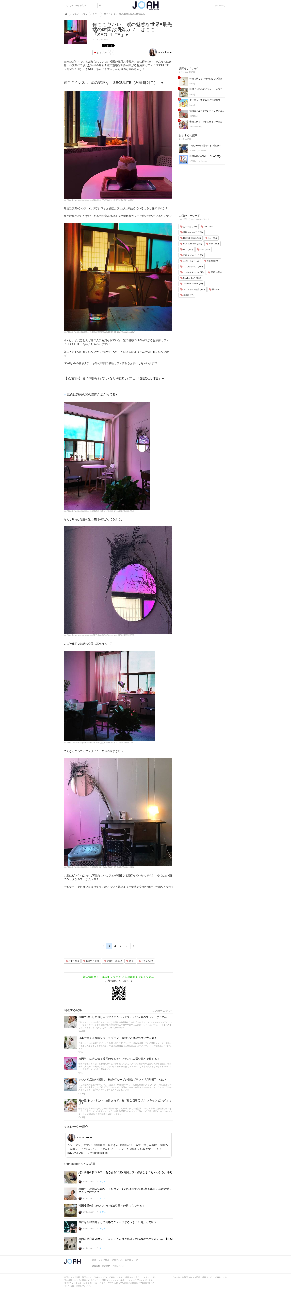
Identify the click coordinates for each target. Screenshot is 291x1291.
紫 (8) (131, 961)
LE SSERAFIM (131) (192, 244)
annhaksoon (165, 52)
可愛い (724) (216, 272)
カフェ (95, 39)
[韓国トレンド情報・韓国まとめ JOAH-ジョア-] (145, 6)
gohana (193, 116)
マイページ (220, 6)
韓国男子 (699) (93, 961)
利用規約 (106, 1266)
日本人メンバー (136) (193, 255)
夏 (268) (215, 289)
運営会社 (96, 1266)
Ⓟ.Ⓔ (80, 1052)
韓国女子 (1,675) (114, 961)
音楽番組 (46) (212, 261)
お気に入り (101, 52)
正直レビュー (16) (191, 261)
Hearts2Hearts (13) (192, 238)
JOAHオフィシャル (198, 150)
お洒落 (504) (147, 961)
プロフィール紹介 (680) (194, 289)
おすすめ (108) (190, 226)
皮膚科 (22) (188, 295)
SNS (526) (205, 249)
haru (191, 83)
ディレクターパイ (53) (193, 272)
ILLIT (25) (212, 238)
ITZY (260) (214, 244)
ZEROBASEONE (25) (193, 284)
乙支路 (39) (73, 961)
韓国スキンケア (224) (193, 232)
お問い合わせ (118, 1266)
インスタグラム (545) (193, 266)
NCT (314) (188, 249)
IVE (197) (208, 226)
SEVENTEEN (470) (192, 278)
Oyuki (81, 1031)
